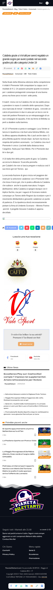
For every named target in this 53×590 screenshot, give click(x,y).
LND (15, 13)
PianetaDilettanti (7, 74)
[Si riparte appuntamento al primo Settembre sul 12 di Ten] (44, 431)
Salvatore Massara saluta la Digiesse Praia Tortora (25, 394)
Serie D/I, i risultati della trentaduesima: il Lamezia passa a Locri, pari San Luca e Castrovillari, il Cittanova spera (26, 406)
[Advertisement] (26, 33)
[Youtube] (38, 357)
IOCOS (44, 577)
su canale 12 (44, 529)
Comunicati (7, 13)
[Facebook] (14, 357)
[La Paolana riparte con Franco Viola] (44, 443)
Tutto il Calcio (25, 13)
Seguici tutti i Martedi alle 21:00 (16, 530)
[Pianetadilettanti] (10, 3)
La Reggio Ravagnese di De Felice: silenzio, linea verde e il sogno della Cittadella (18, 454)
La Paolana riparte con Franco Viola (19, 441)
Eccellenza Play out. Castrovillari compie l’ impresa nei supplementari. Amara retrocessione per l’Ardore (25, 377)
